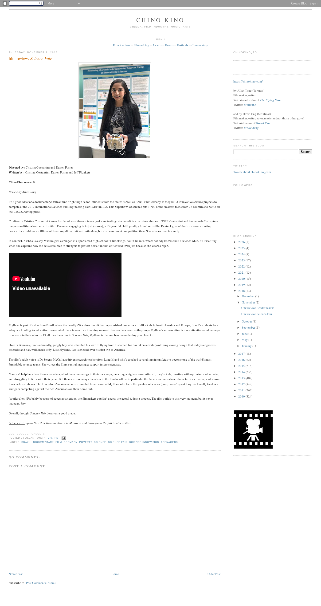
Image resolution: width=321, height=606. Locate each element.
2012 (242, 384)
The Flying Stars (271, 100)
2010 (242, 396)
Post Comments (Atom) (40, 583)
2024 (242, 254)
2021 (242, 272)
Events (169, 45)
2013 (242, 378)
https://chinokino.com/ (248, 81)
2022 (242, 266)
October (247, 321)
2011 (242, 390)
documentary (43, 442)
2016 (242, 360)
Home (115, 574)
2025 (242, 248)
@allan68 (250, 104)
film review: (30, 58)
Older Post (214, 574)
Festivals (182, 45)
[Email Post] (63, 438)
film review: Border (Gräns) (258, 308)
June (245, 333)
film (58, 442)
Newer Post (16, 574)
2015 (242, 366)
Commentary (200, 45)
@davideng (251, 128)
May (245, 340)
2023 (242, 260)
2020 (242, 278)
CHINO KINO (160, 20)
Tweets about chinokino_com (252, 172)
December (248, 296)
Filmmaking (141, 45)
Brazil (26, 442)
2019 (242, 285)
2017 (242, 353)
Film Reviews (121, 45)
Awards (157, 45)
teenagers (169, 442)
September (249, 327)
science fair (117, 442)
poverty (85, 442)
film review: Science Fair (256, 314)
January (247, 346)
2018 (242, 291)
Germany (70, 442)
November (249, 302)
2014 (242, 372)
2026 (242, 242)
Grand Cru (263, 123)
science (100, 442)
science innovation (144, 442)
